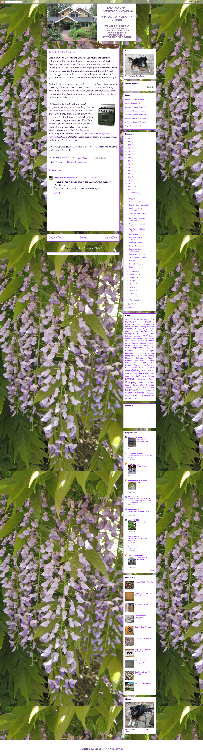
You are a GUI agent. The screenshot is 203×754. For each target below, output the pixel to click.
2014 (130, 177)
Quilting (135, 370)
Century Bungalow (135, 555)
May (131, 287)
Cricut (136, 331)
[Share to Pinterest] (104, 158)
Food (134, 341)
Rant (127, 374)
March (132, 294)
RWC (137, 376)
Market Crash (142, 356)
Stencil (128, 387)
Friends (141, 341)
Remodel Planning (136, 264)
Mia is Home (134, 234)
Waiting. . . (140, 482)
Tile (144, 387)
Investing (146, 348)
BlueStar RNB (67, 110)
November (134, 196)
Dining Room (131, 333)
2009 (130, 304)
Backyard (130, 321)
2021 (130, 154)
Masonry (151, 356)
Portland (142, 367)
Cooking (138, 329)
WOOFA (128, 398)
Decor (146, 331)
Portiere (134, 368)
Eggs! (131, 267)
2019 (130, 161)
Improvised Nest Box (137, 254)
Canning (143, 327)
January (133, 300)
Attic (152, 319)
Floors (147, 338)
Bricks (127, 327)
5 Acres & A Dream (135, 437)
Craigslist (129, 331)
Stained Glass (147, 385)
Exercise (137, 336)
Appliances (61, 162)
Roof (127, 376)
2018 (130, 164)
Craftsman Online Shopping (135, 114)
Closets (128, 329)
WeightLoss (150, 390)
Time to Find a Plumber (138, 257)
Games (127, 343)
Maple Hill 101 (133, 520)
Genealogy (151, 343)
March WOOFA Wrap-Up (144, 582)
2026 (130, 138)
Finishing (140, 338)
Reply (57, 192)
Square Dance (131, 385)
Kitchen (128, 351)
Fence (133, 338)
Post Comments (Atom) (90, 248)
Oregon (135, 363)
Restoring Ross (134, 547)
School (151, 376)
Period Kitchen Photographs (140, 617)
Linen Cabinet (148, 353)
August (132, 277)
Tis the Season (142, 466)
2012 (130, 183)
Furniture (150, 341)
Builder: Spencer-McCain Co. (136, 118)
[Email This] (95, 158)
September (134, 274)
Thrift (137, 387)
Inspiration (137, 348)
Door (152, 333)
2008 (130, 307)
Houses (146, 345)
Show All (151, 570)
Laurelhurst (130, 353)
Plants (128, 367)
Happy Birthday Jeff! (136, 246)
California (134, 327)
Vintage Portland (134, 509)
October (133, 271)
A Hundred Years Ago (136, 497)
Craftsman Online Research (135, 107)
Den (152, 331)
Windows (150, 393)
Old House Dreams (135, 454)
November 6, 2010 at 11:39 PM (82, 177)
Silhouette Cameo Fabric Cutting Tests (144, 662)
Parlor (136, 365)
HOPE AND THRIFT (135, 464)
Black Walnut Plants (132, 103)
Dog (146, 333)
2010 (130, 190)
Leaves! (132, 261)
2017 (130, 167)
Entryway (128, 336)
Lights (139, 353)
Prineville (150, 368)
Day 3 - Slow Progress (143, 627)
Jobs (152, 348)
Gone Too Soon (142, 522)
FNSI (152, 338)
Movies (141, 360)
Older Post (111, 237)
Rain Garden (148, 370)
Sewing (129, 378)
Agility (127, 319)
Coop (145, 329)
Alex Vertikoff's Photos (143, 683)
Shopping (81, 162)
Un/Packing (131, 390)
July (131, 281)
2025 (130, 142)
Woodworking (148, 396)
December (134, 193)
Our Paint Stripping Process (135, 122)
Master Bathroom (134, 358)
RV (132, 376)
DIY (141, 333)
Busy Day (132, 199)
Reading (133, 374)
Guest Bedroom (133, 345)
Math (136, 360)
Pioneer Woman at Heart (137, 480)
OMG (127, 363)
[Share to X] (100, 158)
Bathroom (129, 324)
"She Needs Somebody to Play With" (143, 441)
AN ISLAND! (132, 549)
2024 (130, 145)
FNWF (127, 341)
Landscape (148, 350)
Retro (152, 374)
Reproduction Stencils (133, 126)
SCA (144, 376)
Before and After (142, 324)
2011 (130, 186)
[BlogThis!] (97, 158)
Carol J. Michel (134, 536)
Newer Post (56, 237)
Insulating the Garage (143, 638)
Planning (150, 365)
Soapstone (150, 382)
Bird (152, 324)
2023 (130, 148)
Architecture (145, 319)
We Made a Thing (141, 604)
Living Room (131, 356)
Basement (149, 322)
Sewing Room (146, 379)
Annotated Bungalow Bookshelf (136, 111)
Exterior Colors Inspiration (139, 205)
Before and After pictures (134, 100)
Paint (144, 363)
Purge (127, 370)
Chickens (150, 327)
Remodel (71, 162)
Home (83, 237)
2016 (130, 170)
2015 (130, 174)
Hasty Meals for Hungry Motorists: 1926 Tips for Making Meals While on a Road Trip (139, 501)
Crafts (152, 329)
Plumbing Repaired (136, 243)
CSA (141, 331)
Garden (143, 343)
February (133, 297)
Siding (141, 382)
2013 (130, 180)
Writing (134, 398)
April (132, 290)
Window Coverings (134, 393)
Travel (152, 387)
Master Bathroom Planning (135, 209)
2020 (130, 158)
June (132, 284)
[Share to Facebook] (102, 158)
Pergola (143, 365)
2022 (130, 151)
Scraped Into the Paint (137, 202)
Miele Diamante (82, 130)
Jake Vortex (60, 177)
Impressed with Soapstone (135, 250)
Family (144, 336)
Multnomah (150, 360)
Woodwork (131, 395)
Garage (135, 343)
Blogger (118, 748)
